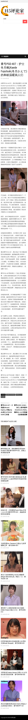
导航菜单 (5, 56)
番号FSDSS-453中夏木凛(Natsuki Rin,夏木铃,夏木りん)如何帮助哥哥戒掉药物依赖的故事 (13, 479)
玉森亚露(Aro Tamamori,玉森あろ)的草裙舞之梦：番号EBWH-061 (13, 544)
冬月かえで (19, 394)
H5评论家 (12, 717)
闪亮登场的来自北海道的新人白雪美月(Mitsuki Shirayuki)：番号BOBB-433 (13, 642)
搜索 (4, 19)
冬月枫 (3, 397)
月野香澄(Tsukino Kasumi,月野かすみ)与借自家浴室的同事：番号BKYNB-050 (14, 673)
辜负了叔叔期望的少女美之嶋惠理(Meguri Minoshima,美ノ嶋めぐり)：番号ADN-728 (13, 577)
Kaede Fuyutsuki (11, 394)
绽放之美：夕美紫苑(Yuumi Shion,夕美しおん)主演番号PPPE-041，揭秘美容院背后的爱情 (13, 512)
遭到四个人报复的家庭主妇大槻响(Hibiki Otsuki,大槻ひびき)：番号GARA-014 (13, 610)
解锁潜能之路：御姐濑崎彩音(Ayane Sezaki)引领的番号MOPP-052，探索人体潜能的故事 (13, 450)
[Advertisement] (14, 40)
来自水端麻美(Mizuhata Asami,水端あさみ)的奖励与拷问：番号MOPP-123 (14, 705)
